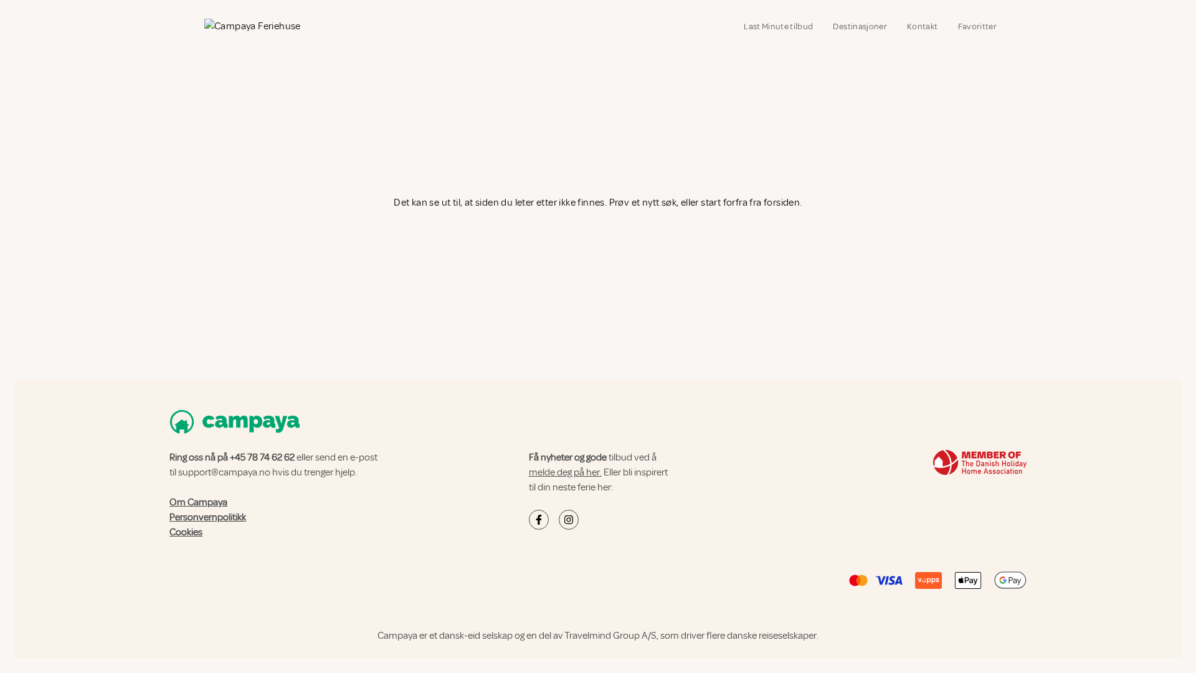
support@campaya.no (224, 472)
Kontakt (922, 26)
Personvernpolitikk (207, 517)
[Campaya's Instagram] (569, 520)
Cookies (185, 532)
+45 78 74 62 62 (262, 457)
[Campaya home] (251, 28)
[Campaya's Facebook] (539, 520)
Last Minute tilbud (778, 26)
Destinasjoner (860, 26)
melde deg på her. (565, 472)
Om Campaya (198, 502)
